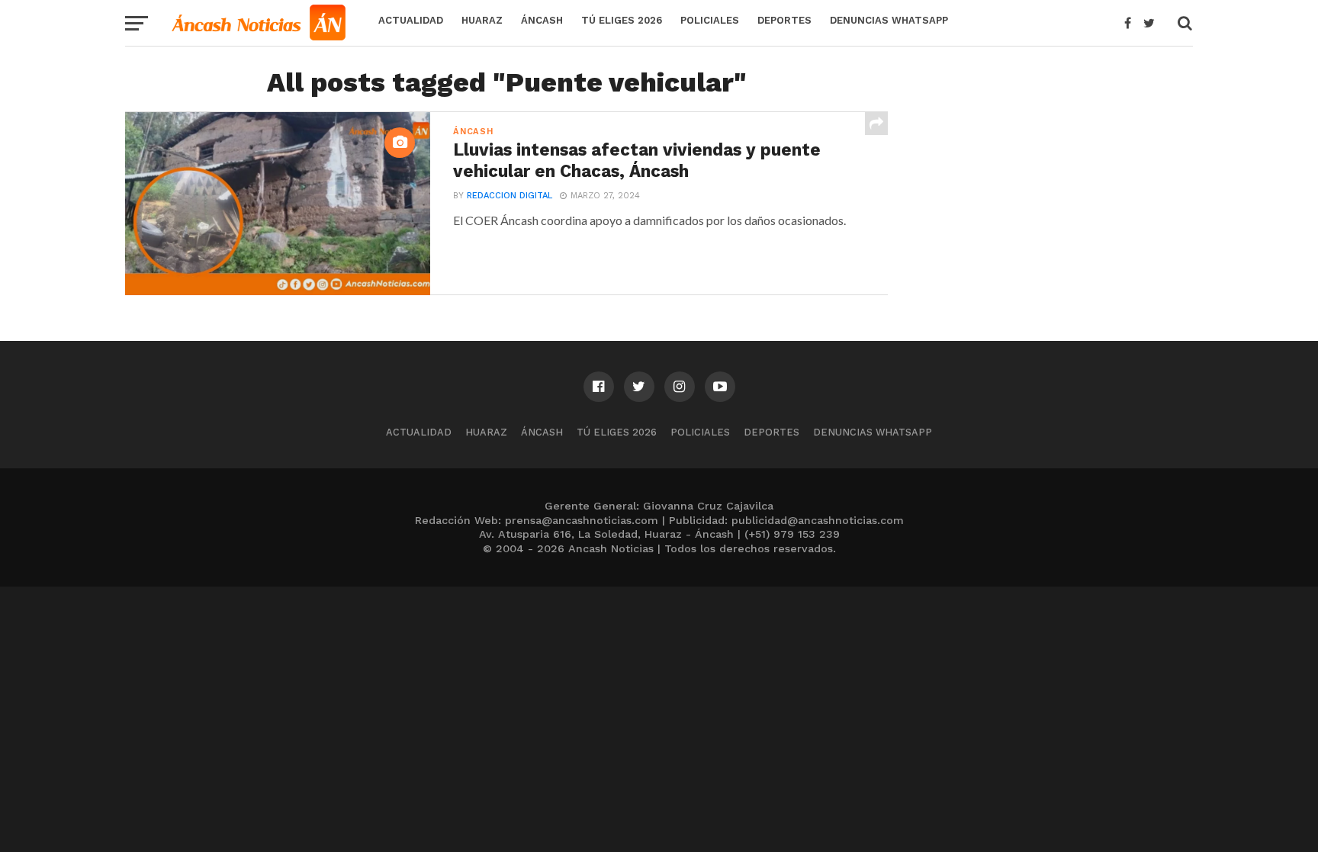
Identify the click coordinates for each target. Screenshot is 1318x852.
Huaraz (482, 20)
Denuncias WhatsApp (889, 20)
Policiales (709, 20)
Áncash (542, 20)
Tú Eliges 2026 (621, 20)
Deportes (784, 20)
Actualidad (410, 20)
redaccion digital (509, 196)
